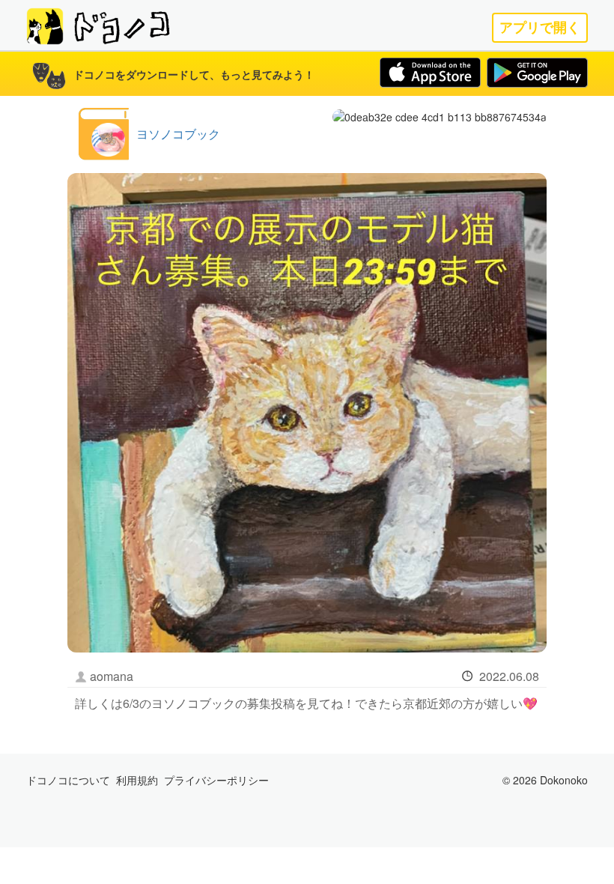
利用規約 (137, 779)
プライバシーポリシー (216, 779)
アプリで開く (539, 27)
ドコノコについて (68, 779)
